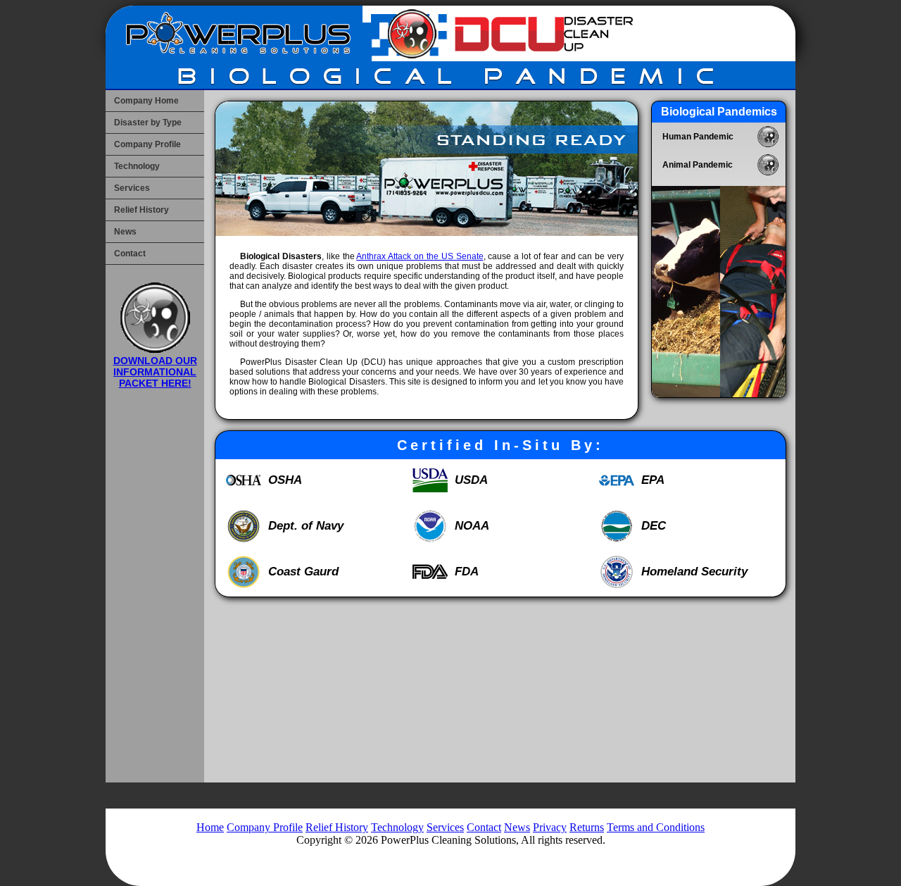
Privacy (550, 827)
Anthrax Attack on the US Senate (419, 256)
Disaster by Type (148, 122)
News (125, 232)
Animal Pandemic (697, 165)
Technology (137, 166)
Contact (130, 253)
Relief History (141, 210)
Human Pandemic (697, 137)
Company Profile (147, 144)
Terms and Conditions (656, 827)
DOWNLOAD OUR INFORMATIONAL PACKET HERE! (155, 372)
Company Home (146, 101)
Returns (586, 827)
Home (210, 827)
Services (132, 188)
